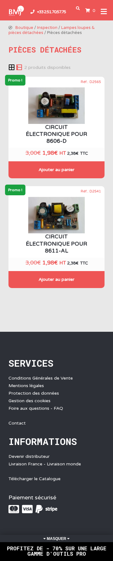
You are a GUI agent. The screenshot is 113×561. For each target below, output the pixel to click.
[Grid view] (12, 66)
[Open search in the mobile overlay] (79, 8)
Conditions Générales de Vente (40, 378)
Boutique (24, 27)
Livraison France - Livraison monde (44, 464)
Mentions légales (26, 385)
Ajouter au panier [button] (56, 169)
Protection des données (33, 393)
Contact (17, 423)
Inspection (47, 27)
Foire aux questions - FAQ (35, 408)
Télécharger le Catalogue (34, 478)
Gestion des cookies (29, 400)
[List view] (19, 66)
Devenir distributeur (29, 456)
